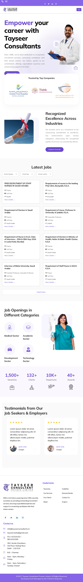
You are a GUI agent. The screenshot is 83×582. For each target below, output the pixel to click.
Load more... (41, 292)
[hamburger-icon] (79, 9)
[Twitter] (48, 4)
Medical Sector (11, 335)
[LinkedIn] (52, 4)
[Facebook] (45, 4)
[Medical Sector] (9, 327)
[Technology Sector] (28, 349)
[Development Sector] (9, 349)
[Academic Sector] (28, 327)
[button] (73, 406)
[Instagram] (56, 4)
